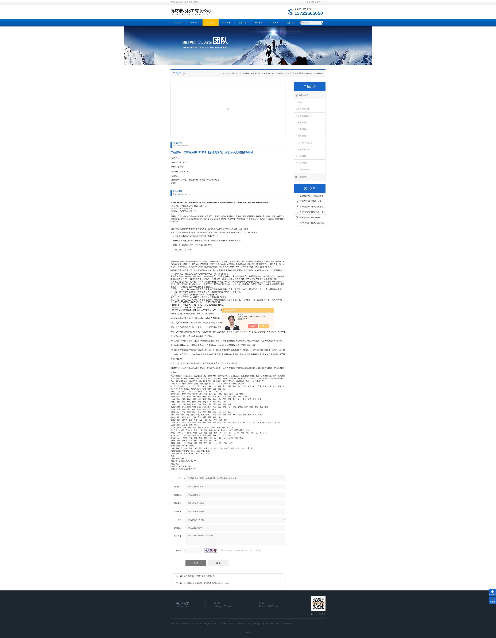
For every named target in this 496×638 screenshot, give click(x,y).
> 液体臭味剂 (301, 123)
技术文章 (242, 23)
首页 (237, 73)
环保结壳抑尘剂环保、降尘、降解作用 (313, 201)
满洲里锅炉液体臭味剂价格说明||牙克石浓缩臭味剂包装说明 (207, 583)
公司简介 (194, 23)
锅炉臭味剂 (255, 73)
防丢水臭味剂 (267, 73)
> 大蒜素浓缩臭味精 (304, 143)
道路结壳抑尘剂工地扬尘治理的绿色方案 (313, 196)
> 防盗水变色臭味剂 (304, 116)
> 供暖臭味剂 (301, 129)
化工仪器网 (275, 624)
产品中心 (210, 23)
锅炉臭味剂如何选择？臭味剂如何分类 (199, 576)
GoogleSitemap (253, 624)
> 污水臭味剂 (301, 156)
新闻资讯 (226, 23)
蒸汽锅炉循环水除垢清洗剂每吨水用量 (313, 223)
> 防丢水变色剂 (302, 109)
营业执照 (248, 632)
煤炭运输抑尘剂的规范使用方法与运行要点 (313, 207)
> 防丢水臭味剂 (302, 149)
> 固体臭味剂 (301, 136)
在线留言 (274, 23)
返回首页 (310, 2)
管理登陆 (287, 624)
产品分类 (310, 86)
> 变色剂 (299, 102)
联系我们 (320, 2)
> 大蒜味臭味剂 (302, 170)
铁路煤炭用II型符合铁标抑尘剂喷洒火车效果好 (313, 217)
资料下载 (258, 23)
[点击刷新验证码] (210, 550)
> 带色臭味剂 (301, 163)
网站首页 (178, 23)
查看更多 (303, 177)
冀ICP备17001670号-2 (236, 624)
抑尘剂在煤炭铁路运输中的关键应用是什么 (313, 212)
